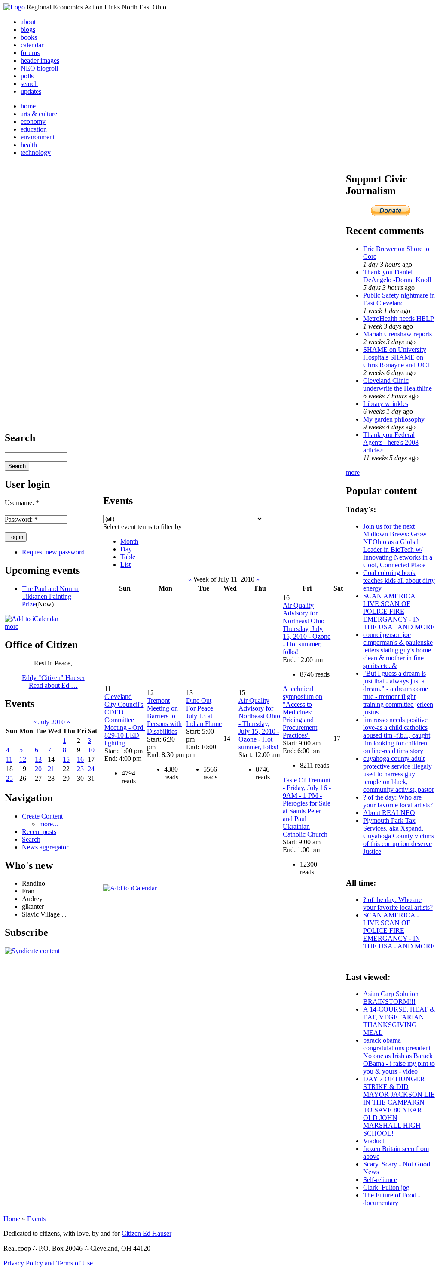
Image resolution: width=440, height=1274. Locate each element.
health (29, 144)
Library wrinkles (385, 403)
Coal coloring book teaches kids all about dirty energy (399, 580)
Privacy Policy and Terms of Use (48, 1263)
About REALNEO (389, 812)
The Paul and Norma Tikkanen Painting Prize (50, 596)
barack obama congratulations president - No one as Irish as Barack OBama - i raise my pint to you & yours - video (399, 1056)
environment (38, 137)
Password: (21, 519)
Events (36, 1218)
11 (9, 759)
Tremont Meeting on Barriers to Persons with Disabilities (164, 716)
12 (22, 759)
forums (30, 52)
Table (127, 556)
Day (126, 549)
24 (91, 768)
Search (31, 839)
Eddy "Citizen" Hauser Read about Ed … (53, 681)
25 (9, 778)
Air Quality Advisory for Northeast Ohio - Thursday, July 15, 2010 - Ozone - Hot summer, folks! (259, 724)
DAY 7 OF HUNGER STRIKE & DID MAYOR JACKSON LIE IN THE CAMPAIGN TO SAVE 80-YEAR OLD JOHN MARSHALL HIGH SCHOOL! (399, 1106)
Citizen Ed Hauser (146, 1233)
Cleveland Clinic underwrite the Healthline (397, 384)
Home (11, 1218)
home (28, 106)
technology (36, 152)
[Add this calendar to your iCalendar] (31, 618)
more (11, 626)
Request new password (53, 552)
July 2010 (51, 722)
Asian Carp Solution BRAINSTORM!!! (391, 997)
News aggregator (45, 847)
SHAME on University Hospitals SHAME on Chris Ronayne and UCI (396, 357)
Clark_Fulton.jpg (386, 1187)
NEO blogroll (39, 68)
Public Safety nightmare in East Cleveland (399, 299)
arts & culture (39, 113)
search (29, 83)
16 (80, 759)
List (125, 564)
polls (27, 76)
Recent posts (39, 831)
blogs (28, 29)
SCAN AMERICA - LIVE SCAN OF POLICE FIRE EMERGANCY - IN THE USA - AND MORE (399, 611)
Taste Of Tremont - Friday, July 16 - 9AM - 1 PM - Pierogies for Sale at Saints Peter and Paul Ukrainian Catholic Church (307, 807)
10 (91, 750)
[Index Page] (14, 7)
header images (40, 60)
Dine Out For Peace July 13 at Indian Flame (204, 712)
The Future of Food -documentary (391, 1198)
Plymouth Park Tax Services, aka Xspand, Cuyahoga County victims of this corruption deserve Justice (398, 836)
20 (38, 768)
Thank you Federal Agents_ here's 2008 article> (391, 442)
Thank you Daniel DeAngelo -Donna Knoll (397, 275)
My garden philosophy (394, 419)
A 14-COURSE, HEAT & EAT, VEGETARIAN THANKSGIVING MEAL (399, 1021)
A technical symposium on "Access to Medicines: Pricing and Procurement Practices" (302, 712)
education (34, 129)
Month (129, 541)
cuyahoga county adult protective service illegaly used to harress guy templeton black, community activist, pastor (398, 774)
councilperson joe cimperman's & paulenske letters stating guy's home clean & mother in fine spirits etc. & (398, 650)
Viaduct (373, 1141)
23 (80, 768)
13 (38, 759)
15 (66, 759)
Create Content (42, 816)
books (29, 37)
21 (51, 768)
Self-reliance (380, 1179)
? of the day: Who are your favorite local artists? (398, 801)
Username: (22, 502)
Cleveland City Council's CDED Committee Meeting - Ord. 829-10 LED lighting (124, 720)
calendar (32, 45)
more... (48, 824)
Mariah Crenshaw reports (397, 334)
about (28, 21)
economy (33, 121)
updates (31, 91)
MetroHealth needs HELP (398, 318)
